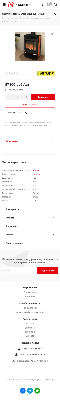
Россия (36, 170)
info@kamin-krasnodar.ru (32, 354)
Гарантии (30, 331)
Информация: (30, 287)
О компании (30, 292)
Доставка (30, 327)
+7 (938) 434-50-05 (31, 348)
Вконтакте (23, 391)
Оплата (30, 323)
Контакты (30, 296)
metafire (36, 174)
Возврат (30, 335)
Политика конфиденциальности (30, 312)
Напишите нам (30, 307)
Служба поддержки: (30, 303)
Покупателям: (30, 319)
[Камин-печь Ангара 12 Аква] (30, 46)
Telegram (30, 391)
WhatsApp (37, 391)
